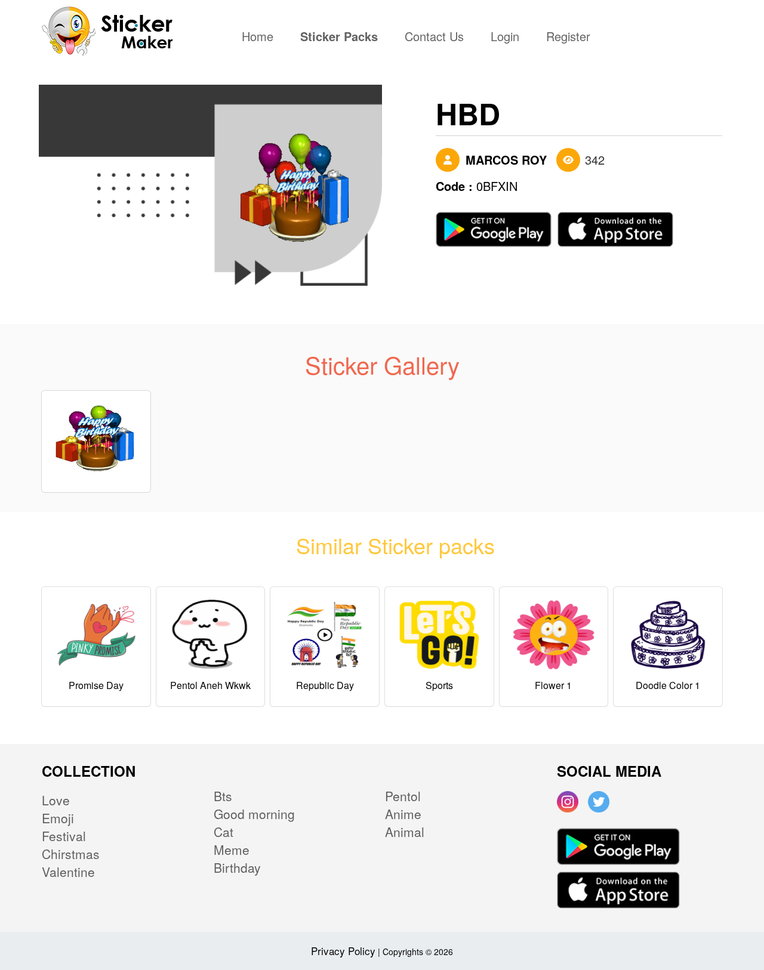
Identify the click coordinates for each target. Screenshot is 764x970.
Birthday (237, 867)
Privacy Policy (343, 950)
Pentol (403, 796)
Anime (403, 814)
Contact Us (434, 37)
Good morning (254, 814)
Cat (223, 832)
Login (505, 37)
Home (260, 37)
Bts (223, 796)
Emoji (58, 818)
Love (56, 800)
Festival (64, 836)
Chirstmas (71, 854)
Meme (231, 849)
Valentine (68, 872)
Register (568, 37)
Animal (404, 832)
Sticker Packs (339, 37)
